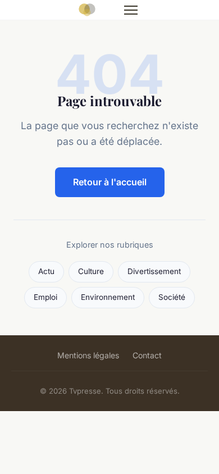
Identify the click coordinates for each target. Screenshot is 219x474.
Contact (147, 355)
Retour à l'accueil (110, 182)
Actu (46, 271)
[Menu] (131, 10)
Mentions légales (88, 355)
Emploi (45, 297)
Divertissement (154, 271)
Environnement (108, 297)
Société (171, 297)
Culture (91, 271)
